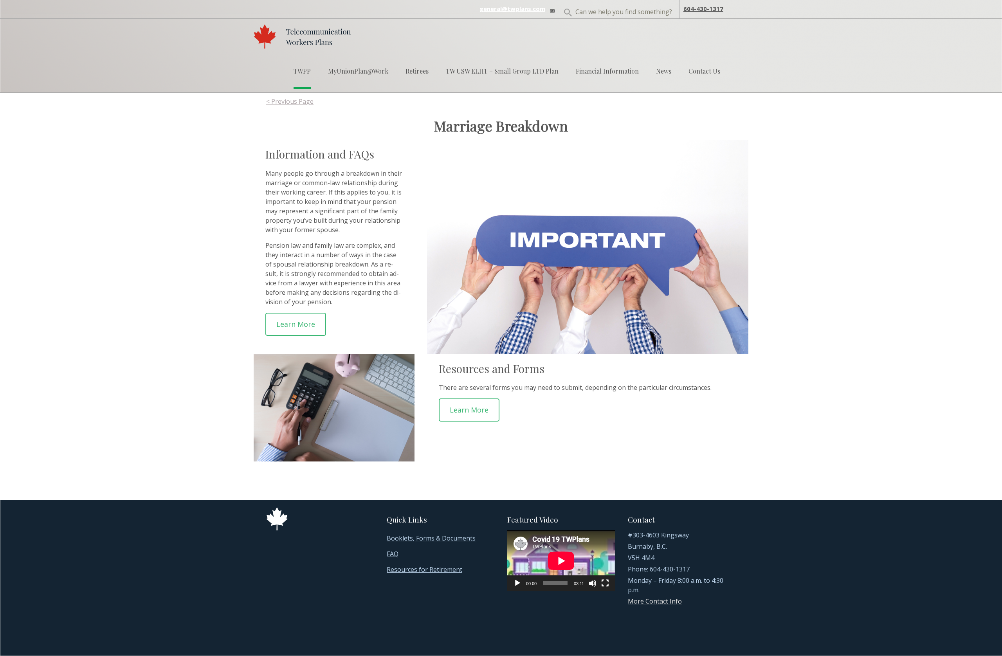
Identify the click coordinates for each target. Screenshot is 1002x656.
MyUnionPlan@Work (358, 71)
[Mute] (593, 583)
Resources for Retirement (424, 569)
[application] (561, 560)
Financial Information (607, 71)
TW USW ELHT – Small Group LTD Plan (502, 71)
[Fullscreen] (605, 583)
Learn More (295, 324)
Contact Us (704, 71)
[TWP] (302, 34)
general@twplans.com (512, 9)
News (663, 71)
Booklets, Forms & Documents (431, 538)
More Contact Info (655, 601)
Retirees (417, 71)
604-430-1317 (703, 9)
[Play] (517, 583)
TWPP (302, 71)
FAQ (392, 554)
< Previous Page (290, 101)
